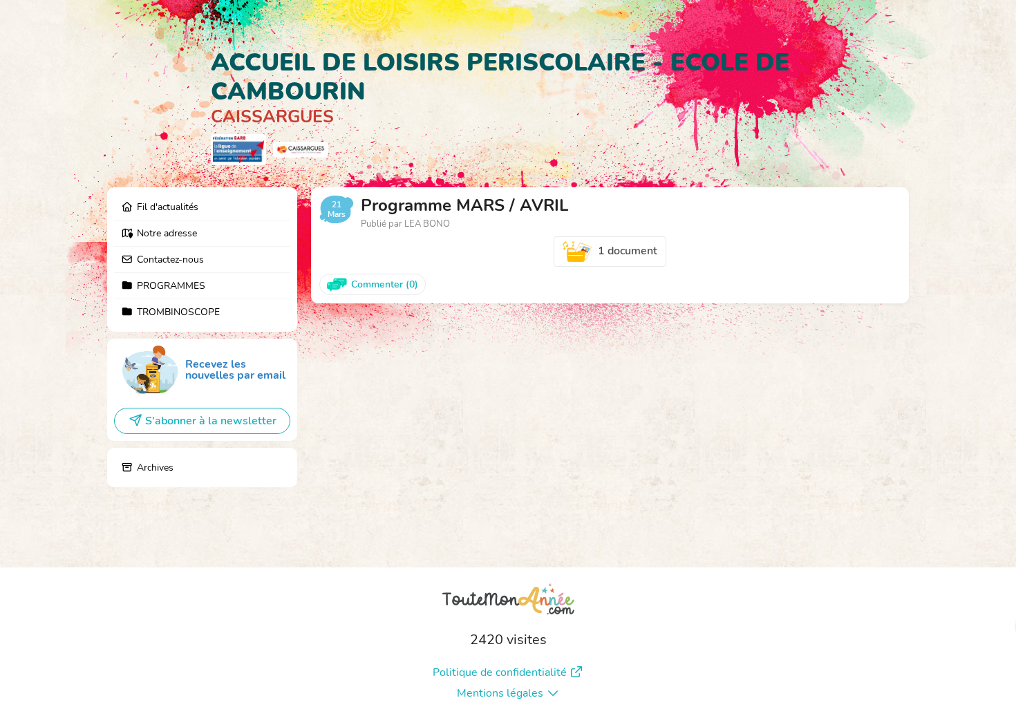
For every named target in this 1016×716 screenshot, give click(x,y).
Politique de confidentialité (500, 672)
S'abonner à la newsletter (210, 420)
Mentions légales (500, 693)
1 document (627, 250)
